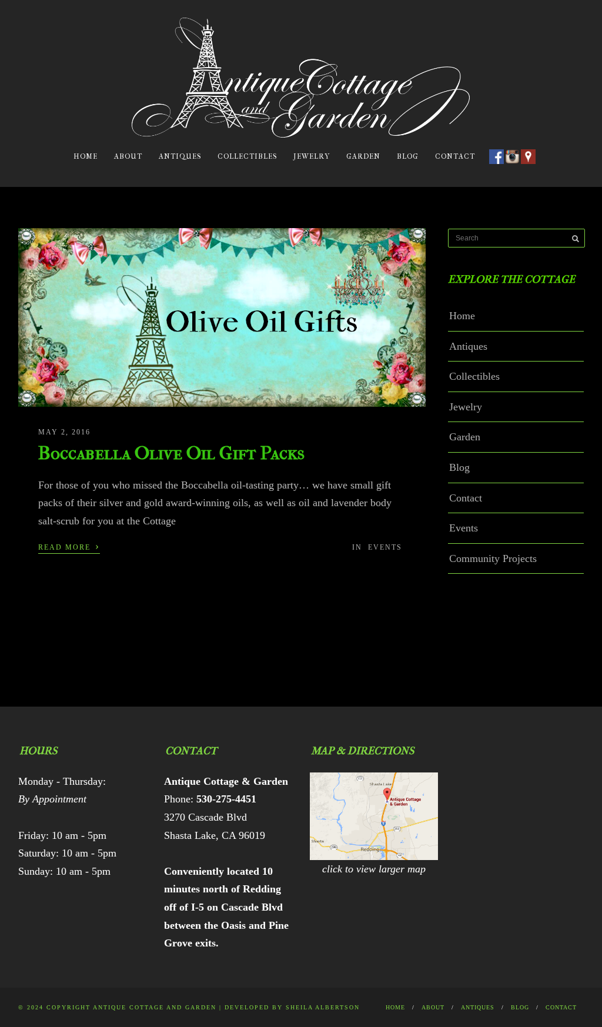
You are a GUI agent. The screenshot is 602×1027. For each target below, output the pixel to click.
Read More (69, 546)
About (128, 156)
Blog (408, 156)
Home (85, 156)
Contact (455, 156)
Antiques (180, 156)
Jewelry (311, 156)
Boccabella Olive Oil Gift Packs (171, 453)
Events (385, 547)
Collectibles (247, 156)
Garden (363, 156)
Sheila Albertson (323, 1007)
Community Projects (493, 558)
